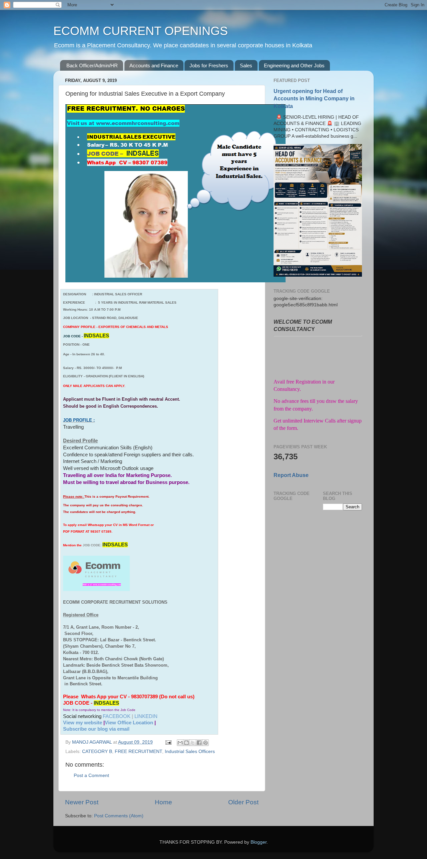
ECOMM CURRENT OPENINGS (140, 31)
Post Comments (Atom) (118, 815)
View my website (82, 722)
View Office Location (129, 722)
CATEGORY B (97, 751)
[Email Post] (168, 742)
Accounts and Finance (153, 65)
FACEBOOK (116, 716)
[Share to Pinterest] (205, 742)
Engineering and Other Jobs (294, 65)
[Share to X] (192, 742)
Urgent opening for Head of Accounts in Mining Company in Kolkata (314, 98)
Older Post (243, 802)
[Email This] (180, 742)
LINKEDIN (145, 716)
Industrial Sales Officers (190, 751)
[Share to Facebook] (199, 742)
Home (163, 802)
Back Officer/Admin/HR (92, 65)
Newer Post (81, 802)
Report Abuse (291, 475)
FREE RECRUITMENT (138, 751)
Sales (246, 65)
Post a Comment (91, 775)
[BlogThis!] (186, 742)
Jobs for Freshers (208, 65)
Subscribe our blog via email (96, 729)
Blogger (259, 842)
